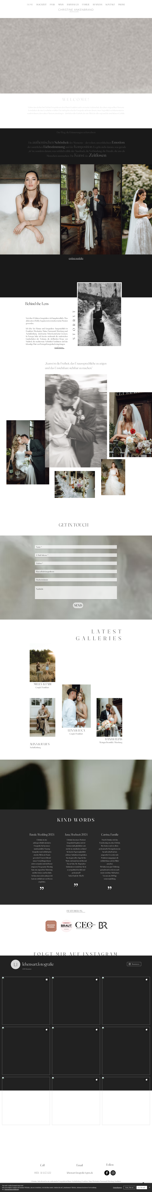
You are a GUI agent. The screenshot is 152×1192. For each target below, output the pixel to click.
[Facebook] (106, 1172)
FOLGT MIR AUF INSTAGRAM (76, 954)
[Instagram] (113, 1172)
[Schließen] (149, 1187)
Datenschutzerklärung (11, 1189)
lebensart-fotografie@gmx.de (80, 1172)
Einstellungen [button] (117, 1187)
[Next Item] (148, 209)
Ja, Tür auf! (141, 1187)
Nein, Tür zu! (129, 1187)
